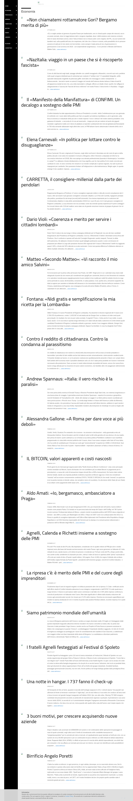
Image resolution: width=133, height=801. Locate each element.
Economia (8, 10)
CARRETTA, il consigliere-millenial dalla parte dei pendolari (71, 182)
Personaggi (8, 14)
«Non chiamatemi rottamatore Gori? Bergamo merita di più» (69, 22)
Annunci (7, 37)
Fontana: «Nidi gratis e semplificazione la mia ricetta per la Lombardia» (68, 302)
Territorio (8, 23)
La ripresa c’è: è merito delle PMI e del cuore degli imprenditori (72, 575)
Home (6, 6)
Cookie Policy (69, 796)
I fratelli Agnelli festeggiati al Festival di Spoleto (73, 647)
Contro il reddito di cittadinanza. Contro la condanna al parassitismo (64, 341)
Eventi (7, 32)
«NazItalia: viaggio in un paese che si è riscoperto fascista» (71, 62)
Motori (7, 28)
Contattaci (8, 48)
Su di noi (7, 43)
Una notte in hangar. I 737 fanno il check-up (69, 681)
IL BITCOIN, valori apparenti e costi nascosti (69, 458)
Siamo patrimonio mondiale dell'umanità (66, 612)
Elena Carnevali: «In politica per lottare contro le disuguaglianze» (70, 142)
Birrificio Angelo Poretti (50, 756)
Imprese (7, 19)
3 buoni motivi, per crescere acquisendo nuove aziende (69, 719)
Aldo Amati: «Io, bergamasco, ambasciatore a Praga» (68, 496)
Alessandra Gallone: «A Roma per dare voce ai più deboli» (72, 421)
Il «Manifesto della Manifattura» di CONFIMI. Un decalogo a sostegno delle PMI (70, 102)
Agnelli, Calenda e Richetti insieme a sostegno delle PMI (69, 535)
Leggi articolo (61, 49)
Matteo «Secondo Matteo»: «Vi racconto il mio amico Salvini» (69, 262)
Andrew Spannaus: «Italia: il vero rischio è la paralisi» (66, 381)
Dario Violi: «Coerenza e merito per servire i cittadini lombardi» (66, 222)
